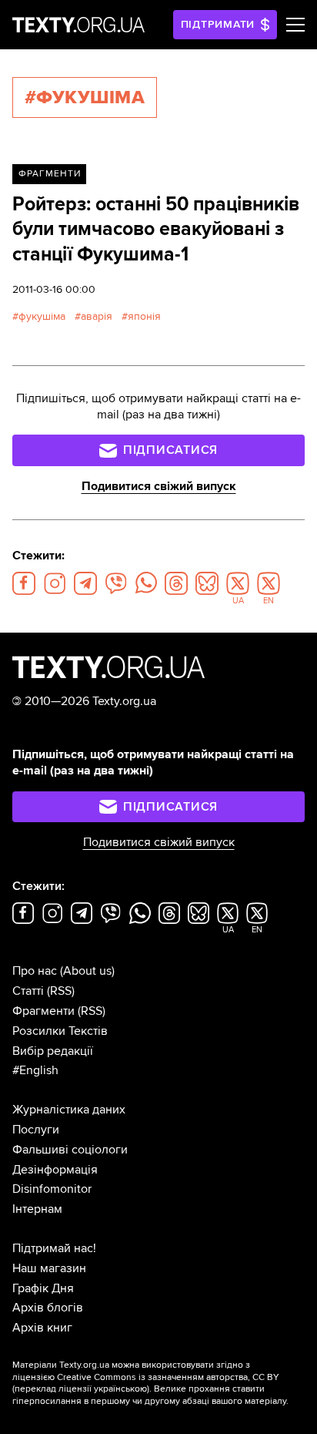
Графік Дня (43, 1288)
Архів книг (42, 1327)
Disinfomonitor (52, 1189)
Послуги (35, 1129)
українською (120, 1389)
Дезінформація (55, 1169)
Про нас (34, 971)
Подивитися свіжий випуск (159, 486)
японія (144, 316)
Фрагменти (49, 174)
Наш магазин (49, 1268)
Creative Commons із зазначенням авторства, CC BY (168, 1377)
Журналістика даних (68, 1109)
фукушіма (41, 316)
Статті (28, 991)
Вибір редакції (52, 1051)
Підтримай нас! (54, 1248)
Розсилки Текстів (60, 1031)
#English (35, 1070)
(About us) (87, 971)
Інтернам (37, 1209)
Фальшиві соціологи (70, 1149)
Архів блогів (47, 1307)
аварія (96, 316)
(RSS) (61, 991)
